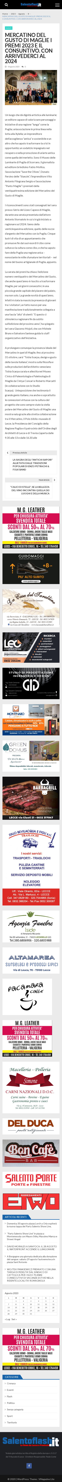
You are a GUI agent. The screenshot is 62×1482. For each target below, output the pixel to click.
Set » (14, 1319)
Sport (10, 1416)
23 (23, 1311)
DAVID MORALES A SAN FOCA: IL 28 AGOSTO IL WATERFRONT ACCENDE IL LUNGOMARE (32, 1248)
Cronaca (11, 1383)
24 (31, 1311)
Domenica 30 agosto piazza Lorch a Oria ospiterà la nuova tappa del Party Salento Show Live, (32, 1225)
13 (53, 1304)
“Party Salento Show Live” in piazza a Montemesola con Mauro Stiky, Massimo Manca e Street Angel (32, 1236)
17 (31, 1307)
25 (39, 1311)
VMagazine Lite (46, 1479)
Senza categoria (15, 1409)
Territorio (12, 1422)
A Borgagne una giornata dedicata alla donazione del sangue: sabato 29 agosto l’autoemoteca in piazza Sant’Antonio (32, 1259)
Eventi (9, 28)
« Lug (7, 1319)
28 (9, 1314)
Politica (11, 1402)
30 (23, 1314)
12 (46, 1304)
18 (39, 1307)
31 (31, 1314)
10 (31, 1304)
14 (9, 1307)
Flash (9, 1396)
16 (23, 1307)
